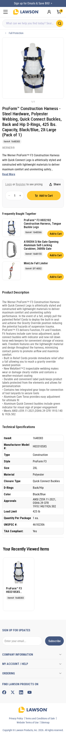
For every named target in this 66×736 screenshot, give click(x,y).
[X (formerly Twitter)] (13, 692)
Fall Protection (16, 33)
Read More (8, 174)
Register (21, 184)
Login (8, 184)
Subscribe (54, 641)
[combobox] (33, 23)
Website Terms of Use (28, 722)
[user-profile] (49, 12)
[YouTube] (29, 692)
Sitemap (45, 722)
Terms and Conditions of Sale (40, 718)
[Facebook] (4, 692)
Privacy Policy (16, 718)
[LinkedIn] (21, 692)
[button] (26, 101)
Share (57, 184)
